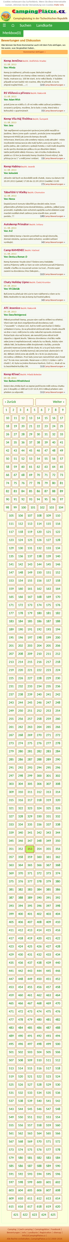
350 (57, 841)
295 (48, 767)
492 (39, 1036)
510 (39, 1060)
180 (39, 613)
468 (39, 1003)
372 (39, 873)
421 (48, 938)
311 (29, 792)
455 (29, 987)
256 (20, 719)
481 (48, 1019)
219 (11, 670)
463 (48, 995)
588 (39, 1166)
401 (29, 914)
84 (23, 491)
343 (48, 832)
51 (15, 458)
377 (29, 881)
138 (39, 556)
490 (20, 1036)
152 (57, 572)
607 (48, 1190)
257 (29, 719)
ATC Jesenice (12, 308)
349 (48, 841)
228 (39, 678)
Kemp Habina (12, 166)
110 (57, 515)
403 (48, 914)
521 (29, 1076)
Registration (45, 1232)
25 (61, 426)
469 (48, 1003)
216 (39, 662)
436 (20, 962)
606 (39, 1190)
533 (29, 1093)
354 (39, 849)
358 (20, 857)
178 (20, 613)
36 (23, 442)
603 (11, 1190)
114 (39, 524)
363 (11, 865)
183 (11, 621)
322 (20, 808)
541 (48, 1101)
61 (30, 467)
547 (48, 1109)
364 (20, 865)
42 (7, 450)
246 (39, 702)
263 (29, 727)
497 (29, 1044)
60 (23, 467)
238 (20, 694)
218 (57, 662)
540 (39, 1101)
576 (39, 1149)
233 (29, 686)
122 (57, 532)
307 (48, 784)
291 (11, 767)
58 (7, 467)
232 (20, 686)
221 (29, 670)
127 (48, 540)
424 (20, 946)
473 (29, 1011)
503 (29, 1052)
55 (46, 458)
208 (20, 654)
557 (29, 1125)
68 (23, 475)
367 (48, 865)
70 (38, 475)
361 (48, 857)
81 (61, 483)
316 (20, 800)
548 (57, 1109)
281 (29, 751)
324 (39, 808)
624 (43, 1214)
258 (39, 719)
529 (48, 1084)
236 (57, 686)
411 (11, 930)
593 (29, 1174)
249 (11, 710)
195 (11, 637)
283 (48, 751)
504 (39, 1052)
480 (39, 1019)
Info (24, 1232)
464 (57, 995)
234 (39, 686)
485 (29, 1028)
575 (29, 1149)
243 (11, 702)
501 (11, 1052)
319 (48, 800)
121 (48, 532)
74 (7, 483)
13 (30, 418)
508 (20, 1060)
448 (20, 979)
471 (11, 1011)
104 (60, 507)
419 (29, 938)
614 (57, 1198)
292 (20, 767)
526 (20, 1084)
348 (39, 841)
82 (7, 491)
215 (29, 662)
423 (11, 946)
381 (11, 889)
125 (29, 540)
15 (46, 418)
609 (11, 1198)
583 (48, 1158)
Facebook (55, 1229)
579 (11, 1158)
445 (48, 971)
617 (29, 1206)
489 (11, 1036)
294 (39, 767)
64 (53, 467)
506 (57, 1052)
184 (20, 621)
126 (39, 540)
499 (48, 1044)
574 (20, 1149)
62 (38, 467)
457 (48, 987)
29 (30, 434)
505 (48, 1052)
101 (32, 507)
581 (29, 1158)
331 (48, 816)
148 (20, 572)
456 (39, 987)
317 (29, 800)
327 (11, 816)
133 (48, 548)
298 (20, 776)
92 (23, 499)
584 (57, 1158)
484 (20, 1028)
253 (48, 710)
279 (11, 751)
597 (11, 1182)
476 (57, 1011)
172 (20, 605)
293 (29, 767)
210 (39, 654)
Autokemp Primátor (16, 224)
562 (20, 1133)
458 (57, 987)
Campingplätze (42, 1229)
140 (57, 556)
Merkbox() (12, 33)
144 (39, 564)
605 (29, 1190)
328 (20, 816)
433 (48, 954)
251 (29, 710)
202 (20, 645)
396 (39, 906)
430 (20, 954)
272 (57, 735)
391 (48, 897)
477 (11, 1019)
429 (11, 954)
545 (29, 1109)
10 (7, 418)
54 (38, 458)
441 (11, 971)
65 (61, 467)
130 (20, 548)
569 (29, 1141)
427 (48, 946)
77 (30, 483)
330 (39, 816)
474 (39, 1011)
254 (57, 710)
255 (11, 719)
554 (57, 1117)
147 (11, 572)
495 (11, 1044)
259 (48, 719)
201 (11, 645)
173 (29, 605)
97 (61, 499)
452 (57, 979)
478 (20, 1019)
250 (20, 710)
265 (48, 727)
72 (53, 475)
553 (48, 1117)
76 (23, 483)
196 (20, 637)
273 (11, 743)
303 (11, 784)
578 (57, 1149)
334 (20, 824)
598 (20, 1182)
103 (51, 507)
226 (20, 678)
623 (34, 1214)
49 (61, 450)
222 (39, 670)
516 (39, 1068)
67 (15, 475)
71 (46, 475)
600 (39, 1182)
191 (29, 629)
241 (48, 694)
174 (39, 605)
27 (15, 434)
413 (29, 930)
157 (48, 580)
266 (57, 727)
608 (57, 1190)
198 (39, 637)
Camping (12, 1229)
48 (53, 450)
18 (7, 426)
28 (23, 434)
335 (29, 824)
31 (46, 434)
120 (39, 532)
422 (57, 938)
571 (48, 1141)
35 (15, 442)
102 (42, 507)
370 (20, 873)
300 (39, 776)
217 (48, 662)
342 (39, 832)
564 (39, 1133)
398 (57, 906)
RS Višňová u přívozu (17, 93)
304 (20, 784)
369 (11, 873)
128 (57, 540)
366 (39, 865)
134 (57, 548)
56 (53, 458)
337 (48, 824)
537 (11, 1101)
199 (48, 637)
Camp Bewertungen (53, 85)
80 (53, 483)
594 (39, 1174)
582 (39, 1158)
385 (48, 889)
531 (11, 1093)
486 (39, 1028)
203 (29, 645)
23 (46, 426)
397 (48, 906)
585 (11, 1166)
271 (48, 735)
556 (20, 1125)
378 (39, 881)
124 (20, 540)
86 (38, 491)
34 (7, 442)
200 (57, 637)
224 (57, 670)
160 (20, 589)
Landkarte (44, 26)
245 (29, 702)
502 (20, 1052)
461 (29, 995)
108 (39, 515)
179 (29, 613)
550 (20, 1117)
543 (11, 1109)
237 (11, 694)
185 (29, 621)
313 (48, 792)
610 (20, 1198)
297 (11, 776)
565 (48, 1133)
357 (11, 857)
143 (29, 564)
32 (53, 434)
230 (57, 678)
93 (30, 499)
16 (53, 418)
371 (29, 873)
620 (57, 1206)
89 (61, 491)
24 (53, 426)
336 (39, 824)
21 (30, 426)
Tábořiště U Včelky (15, 192)
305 (29, 784)
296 (57, 767)
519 (11, 1076)
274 (20, 743)
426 (39, 946)
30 (38, 434)
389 (29, 897)
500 (57, 1044)
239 (29, 694)
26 (7, 434)
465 (11, 1003)
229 (48, 678)
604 (20, 1190)
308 (57, 784)
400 (20, 914)
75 (15, 483)
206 (57, 645)
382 (20, 889)
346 (20, 841)
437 (29, 962)
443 (29, 971)
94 (38, 499)
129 (11, 548)
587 (29, 1166)
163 (48, 589)
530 (57, 1084)
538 (20, 1101)
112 (20, 524)
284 (57, 751)
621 (15, 1214)
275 (29, 743)
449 (29, 979)
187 (48, 621)
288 (39, 759)
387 (11, 897)
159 (11, 589)
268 (20, 735)
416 (57, 930)
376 (20, 881)
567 (11, 1141)
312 (39, 792)
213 (11, 662)
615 (11, 1206)
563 (29, 1133)
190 (20, 629)
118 (20, 532)
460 (20, 995)
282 (39, 751)
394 (20, 906)
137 (29, 556)
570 (39, 1141)
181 (48, 613)
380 (57, 881)
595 (48, 1174)
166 (20, 597)
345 (11, 841)
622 (25, 1214)
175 (48, 605)
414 (39, 930)
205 (48, 645)
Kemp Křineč (12, 374)
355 (48, 849)
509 (29, 1060)
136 (20, 556)
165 (11, 597)
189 (11, 629)
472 (20, 1011)
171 (11, 605)
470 (57, 1003)
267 (11, 735)
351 (11, 849)
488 (57, 1028)
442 (20, 971)
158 (57, 580)
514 (20, 1068)
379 (48, 881)
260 (57, 719)
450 (39, 979)
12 (23, 418)
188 (57, 621)
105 (11, 515)
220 (20, 670)
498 (39, 1044)
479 (29, 1019)
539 (29, 1101)
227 (29, 678)
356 (57, 849)
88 (53, 491)
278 (57, 743)
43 (15, 450)
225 (11, 678)
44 (23, 450)
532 (20, 1093)
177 (11, 613)
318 (39, 800)
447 (11, 979)
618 (39, 1206)
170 (57, 597)
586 (20, 1166)
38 (38, 442)
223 (48, 670)
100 (23, 507)
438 (39, 962)
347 (29, 841)
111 (11, 524)
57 (61, 458)
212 (57, 654)
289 (48, 759)
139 (48, 556)
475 (48, 1011)
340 (20, 832)
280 (20, 751)
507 (11, 1060)
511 (48, 1060)
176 (57, 605)
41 (61, 442)
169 (48, 597)
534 (39, 1093)
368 (57, 865)
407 (29, 922)
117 (11, 532)
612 (39, 1198)
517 (48, 1068)
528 (39, 1084)
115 (48, 524)
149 (29, 572)
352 (20, 849)
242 (57, 694)
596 (57, 1174)
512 (57, 1060)
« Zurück (10, 402)
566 (57, 1133)
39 (46, 442)
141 (11, 564)
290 (57, 759)
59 (15, 467)
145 (48, 564)
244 (20, 702)
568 (20, 1141)
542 (57, 1101)
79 (46, 483)
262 (20, 727)
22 (38, 426)
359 (29, 857)
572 (57, 1141)
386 (57, 889)
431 (29, 954)
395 (29, 906)
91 (15, 499)
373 (48, 873)
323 (29, 808)
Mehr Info (59, 5)
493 (48, 1036)
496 (20, 1044)
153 (11, 580)
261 (11, 727)
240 (39, 694)
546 (39, 1109)
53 (30, 458)
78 (38, 483)
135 (11, 556)
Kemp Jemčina (13, 60)
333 (11, 824)
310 (20, 792)
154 (20, 580)
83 (15, 491)
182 (57, 613)
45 (30, 450)
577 (48, 1149)
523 (48, 1076)
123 (11, 540)
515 (29, 1068)
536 (57, 1093)
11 (15, 418)
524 (57, 1076)
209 (29, 654)
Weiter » (58, 402)
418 (20, 938)
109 (48, 515)
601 (48, 1182)
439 (48, 962)
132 (39, 548)
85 (30, 491)
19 (15, 426)
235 (48, 686)
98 (7, 507)
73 (61, 475)
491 (29, 1036)
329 (29, 816)
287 (29, 759)
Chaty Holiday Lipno (16, 282)
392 (57, 897)
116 (57, 524)
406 (20, 922)
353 (29, 849)
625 (53, 1214)
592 (20, 1174)
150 (39, 572)
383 (29, 889)
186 (39, 621)
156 (39, 580)
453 (11, 987)
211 (48, 654)
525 (11, 1084)
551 (29, 1117)
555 (11, 1125)
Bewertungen (13, 1232)
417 (11, 938)
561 (11, 1133)
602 (57, 1182)
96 (53, 499)
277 (48, 743)
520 (20, 1076)
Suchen (25, 26)
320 (57, 800)
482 (57, 1019)
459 (11, 995)
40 (53, 442)
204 (39, 645)
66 (7, 475)
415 (48, 930)
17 (61, 418)
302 (57, 776)
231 (11, 686)
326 (57, 808)
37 (30, 442)
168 (39, 597)
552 (39, 1117)
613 (48, 1198)
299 (29, 776)
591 (11, 1174)
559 (48, 1125)
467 (29, 1003)
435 (11, 962)
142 (20, 564)
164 (57, 589)
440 (57, 962)
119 (29, 532)
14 (38, 418)
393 (11, 906)
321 (11, 808)
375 (11, 881)
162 (39, 589)
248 (57, 702)
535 (48, 1093)
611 (29, 1198)
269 (29, 735)
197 (29, 637)
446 (57, 971)
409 (48, 922)
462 (39, 995)
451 (48, 979)
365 (29, 865)
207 (11, 654)
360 (39, 857)
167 (29, 597)
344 (57, 832)
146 (57, 564)
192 (39, 629)
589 (48, 1166)
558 (39, 1125)
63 (46, 467)
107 (29, 515)
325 (48, 808)
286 (20, 759)
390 (39, 897)
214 (20, 662)
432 (39, 954)
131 (29, 548)
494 (57, 1036)
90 (7, 499)
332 (57, 816)
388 (20, 897)
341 (29, 832)
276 (39, 743)
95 (46, 499)
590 (57, 1166)
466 (20, 1003)
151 (48, 572)
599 (29, 1182)
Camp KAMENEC (14, 250)
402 (39, 914)
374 (57, 873)
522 (39, 1076)
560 (57, 1125)
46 (38, 450)
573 (11, 1149)
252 (39, 710)
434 (57, 954)
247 (48, 702)
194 (57, 629)
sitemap (57, 1232)
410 (57, 922)
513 (11, 1068)
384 (39, 889)
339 (11, 832)
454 (20, 987)
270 (39, 735)
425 (29, 946)
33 (61, 434)
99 (15, 507)
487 (48, 1028)
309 (11, 792)
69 (30, 475)
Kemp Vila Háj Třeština (18, 119)
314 (57, 792)
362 (57, 857)
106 (20, 515)
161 (29, 589)
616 (20, 1206)
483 (11, 1028)
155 (29, 580)
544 (20, 1109)
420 (39, 938)
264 (39, 727)
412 (20, 930)
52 (23, 458)
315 (11, 800)
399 (11, 914)
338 (57, 824)
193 (48, 629)
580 (20, 1158)
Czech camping (25, 1229)
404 (57, 914)
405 (11, 922)
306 (39, 784)
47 (46, 450)
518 (57, 1068)
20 (23, 426)
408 (39, 922)
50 (7, 458)
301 (48, 776)
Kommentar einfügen (34, 52)
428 (57, 946)
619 (48, 1206)
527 (29, 1084)
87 (46, 491)
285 (11, 759)
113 (29, 524)
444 (39, 971)
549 (11, 1117)
